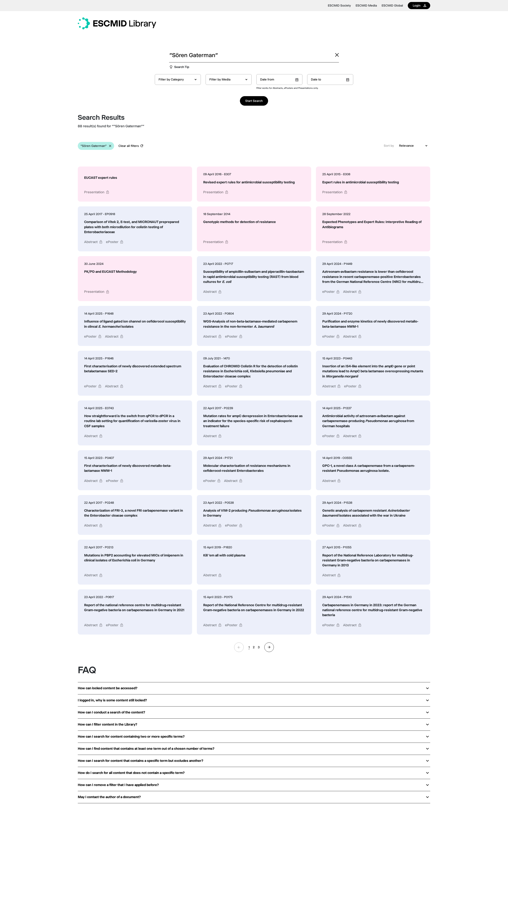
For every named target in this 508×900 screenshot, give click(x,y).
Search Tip (181, 67)
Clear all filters (128, 146)
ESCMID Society (339, 5)
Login (416, 5)
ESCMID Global (392, 5)
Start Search (254, 101)
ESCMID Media (366, 5)
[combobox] (178, 79)
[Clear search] (337, 55)
